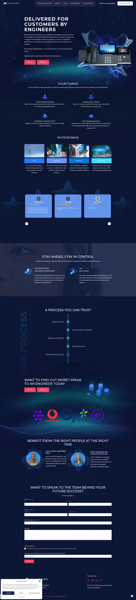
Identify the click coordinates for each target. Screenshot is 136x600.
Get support (88, 3)
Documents (75, 3)
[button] (40, 581)
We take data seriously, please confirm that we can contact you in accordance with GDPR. (51, 548)
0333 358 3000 (125, 3)
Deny (21, 593)
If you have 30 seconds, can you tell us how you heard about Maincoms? (44, 553)
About (57, 3)
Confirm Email (72, 511)
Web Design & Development (45, 596)
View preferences (34, 593)
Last (69, 501)
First (25, 501)
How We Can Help (45, 3)
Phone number (31, 520)
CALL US (30, 62)
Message (26, 528)
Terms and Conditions (93, 588)
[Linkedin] (96, 580)
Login (65, 3)
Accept (8, 593)
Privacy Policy (21, 597)
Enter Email (27, 511)
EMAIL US (43, 62)
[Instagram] (100, 580)
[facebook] (88, 580)
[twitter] (92, 580)
